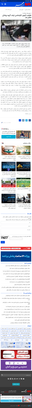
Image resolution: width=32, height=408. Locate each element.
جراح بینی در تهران (27, 328)
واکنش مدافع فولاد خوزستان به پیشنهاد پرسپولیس (20, 323)
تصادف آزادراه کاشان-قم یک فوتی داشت (22, 320)
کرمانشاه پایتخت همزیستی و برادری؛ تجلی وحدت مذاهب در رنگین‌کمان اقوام (16, 303)
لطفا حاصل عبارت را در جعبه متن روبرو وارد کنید (21, 236)
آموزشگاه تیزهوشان (15, 335)
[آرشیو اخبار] (10, 379)
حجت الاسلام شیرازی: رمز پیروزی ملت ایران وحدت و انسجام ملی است (16, 271)
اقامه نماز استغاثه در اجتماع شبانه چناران (22, 284)
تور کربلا (28, 331)
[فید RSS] (13, 379)
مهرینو (27, 340)
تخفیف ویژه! (11, 401)
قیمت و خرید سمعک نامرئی (6, 337)
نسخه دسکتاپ (16, 384)
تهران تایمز (17, 340)
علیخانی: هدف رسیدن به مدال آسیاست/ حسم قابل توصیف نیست (17, 309)
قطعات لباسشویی (26, 335)
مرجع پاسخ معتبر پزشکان (25, 333)
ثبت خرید (8, 137)
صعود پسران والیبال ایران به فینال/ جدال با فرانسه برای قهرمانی (18, 295)
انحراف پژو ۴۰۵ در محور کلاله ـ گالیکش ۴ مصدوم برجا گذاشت (18, 276)
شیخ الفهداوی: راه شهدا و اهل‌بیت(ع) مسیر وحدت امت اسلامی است (16, 274)
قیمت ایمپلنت (4, 333)
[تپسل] (2, 129)
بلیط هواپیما (5, 335)
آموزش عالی (21, 9)
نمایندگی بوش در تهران (26, 337)
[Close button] (31, 394)
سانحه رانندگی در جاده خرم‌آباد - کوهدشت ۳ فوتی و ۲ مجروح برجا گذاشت (16, 314)
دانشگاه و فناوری (28, 9)
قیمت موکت (4, 328)
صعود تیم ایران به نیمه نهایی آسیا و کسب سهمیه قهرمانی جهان (18, 317)
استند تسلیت (21, 331)
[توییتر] (17, 379)
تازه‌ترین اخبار (27, 263)
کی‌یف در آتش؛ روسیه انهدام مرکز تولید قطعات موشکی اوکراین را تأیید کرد (16, 287)
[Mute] (20, 137)
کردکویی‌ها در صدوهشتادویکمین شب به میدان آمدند (20, 282)
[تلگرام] (24, 379)
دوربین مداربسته (5, 331)
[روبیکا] (15, 379)
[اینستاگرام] (19, 379)
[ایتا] (8, 379)
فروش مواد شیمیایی (14, 333)
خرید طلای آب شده (12, 328)
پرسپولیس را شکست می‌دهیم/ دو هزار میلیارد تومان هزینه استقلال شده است (16, 299)
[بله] (21, 379)
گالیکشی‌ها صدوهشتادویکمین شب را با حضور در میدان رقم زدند (17, 279)
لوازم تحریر (20, 328)
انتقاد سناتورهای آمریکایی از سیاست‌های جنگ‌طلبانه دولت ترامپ (17, 265)
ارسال (3, 242)
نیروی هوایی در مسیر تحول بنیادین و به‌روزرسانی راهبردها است (18, 306)
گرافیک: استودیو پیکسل (14, 405)
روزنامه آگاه (6, 340)
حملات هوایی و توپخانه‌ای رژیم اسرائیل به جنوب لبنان (20, 268)
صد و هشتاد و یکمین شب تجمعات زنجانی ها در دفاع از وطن (18, 290)
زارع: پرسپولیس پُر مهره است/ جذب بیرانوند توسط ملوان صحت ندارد (17, 312)
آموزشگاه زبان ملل (17, 337)
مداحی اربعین (14, 331)
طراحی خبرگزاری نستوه (25, 405)
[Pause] (18, 137)
